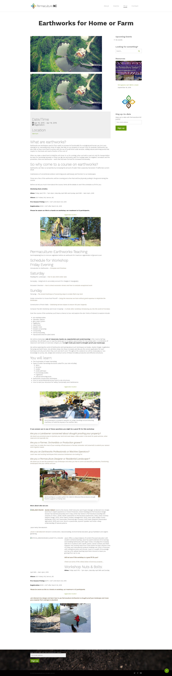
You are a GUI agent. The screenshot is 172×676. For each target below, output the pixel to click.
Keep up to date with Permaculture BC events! (45, 652)
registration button (70, 215)
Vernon (35, 134)
